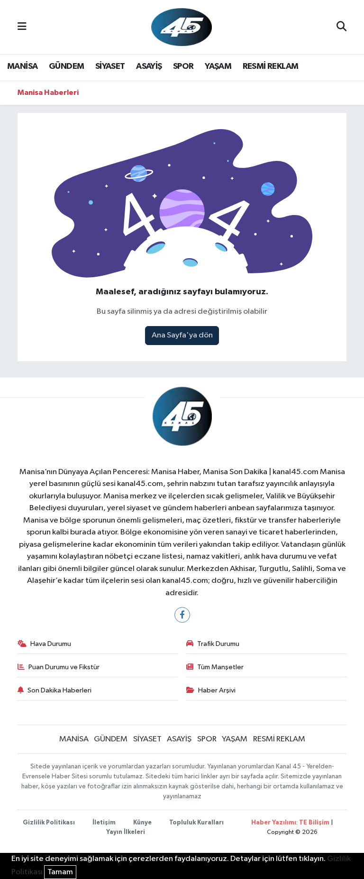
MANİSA (22, 66)
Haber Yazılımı (273, 823)
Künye (142, 823)
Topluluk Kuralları (196, 823)
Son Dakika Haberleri (59, 690)
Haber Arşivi (217, 690)
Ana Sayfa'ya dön (182, 335)
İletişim (104, 823)
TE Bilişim (314, 823)
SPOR (183, 66)
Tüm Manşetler (220, 667)
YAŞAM (218, 66)
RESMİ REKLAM (271, 66)
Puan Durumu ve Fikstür (64, 667)
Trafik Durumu (218, 643)
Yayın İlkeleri (125, 832)
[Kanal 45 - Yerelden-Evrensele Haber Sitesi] (181, 27)
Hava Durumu (50, 643)
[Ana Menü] (22, 27)
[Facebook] (182, 615)
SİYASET (110, 66)
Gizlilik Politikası (49, 823)
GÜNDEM (66, 66)
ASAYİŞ (149, 66)
